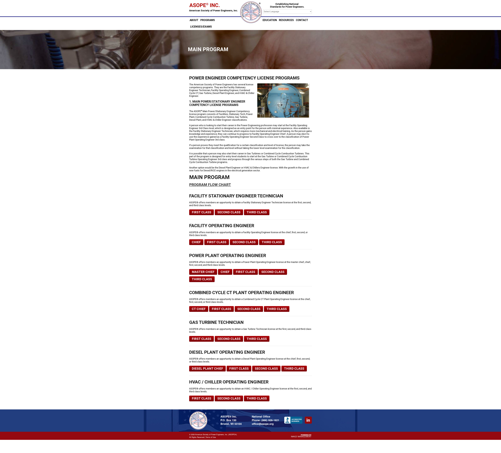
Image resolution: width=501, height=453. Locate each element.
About (194, 20)
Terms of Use (211, 437)
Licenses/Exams (201, 27)
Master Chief (203, 272)
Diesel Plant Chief (207, 368)
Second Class (228, 212)
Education (270, 20)
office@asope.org (263, 424)
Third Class (257, 212)
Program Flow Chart (210, 184)
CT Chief (199, 309)
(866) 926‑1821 (270, 420)
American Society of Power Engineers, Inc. (213, 10)
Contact (302, 20)
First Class (201, 212)
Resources (286, 20)
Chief (196, 242)
